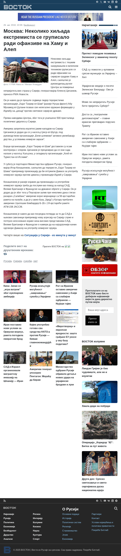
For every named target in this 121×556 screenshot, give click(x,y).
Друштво (8, 535)
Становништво (69, 530)
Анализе (8, 539)
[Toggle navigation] (115, 7)
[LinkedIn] (112, 2)
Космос (37, 526)
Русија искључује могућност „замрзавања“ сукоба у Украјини (98, 174)
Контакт (96, 518)
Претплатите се (92, 320)
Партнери (96, 514)
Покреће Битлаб (100, 530)
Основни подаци (70, 514)
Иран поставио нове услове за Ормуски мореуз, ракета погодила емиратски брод (99, 158)
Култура (37, 535)
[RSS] (5, 2)
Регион (36, 514)
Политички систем (71, 522)
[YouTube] (105, 2)
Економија (9, 526)
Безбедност (29, 25)
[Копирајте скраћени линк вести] (21, 254)
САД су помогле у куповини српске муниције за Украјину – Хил (99, 73)
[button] (116, 7)
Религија (66, 526)
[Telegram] (116, 2)
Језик (65, 535)
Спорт (36, 539)
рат (35, 261)
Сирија (17, 261)
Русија (8, 261)
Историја (66, 518)
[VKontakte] (109, 2)
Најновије (9, 514)
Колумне (37, 522)
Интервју (37, 518)
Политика (9, 522)
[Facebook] (97, 2)
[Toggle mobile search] (110, 7)
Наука (36, 530)
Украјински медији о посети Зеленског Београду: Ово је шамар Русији (98, 89)
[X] (101, 2)
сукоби (27, 261)
